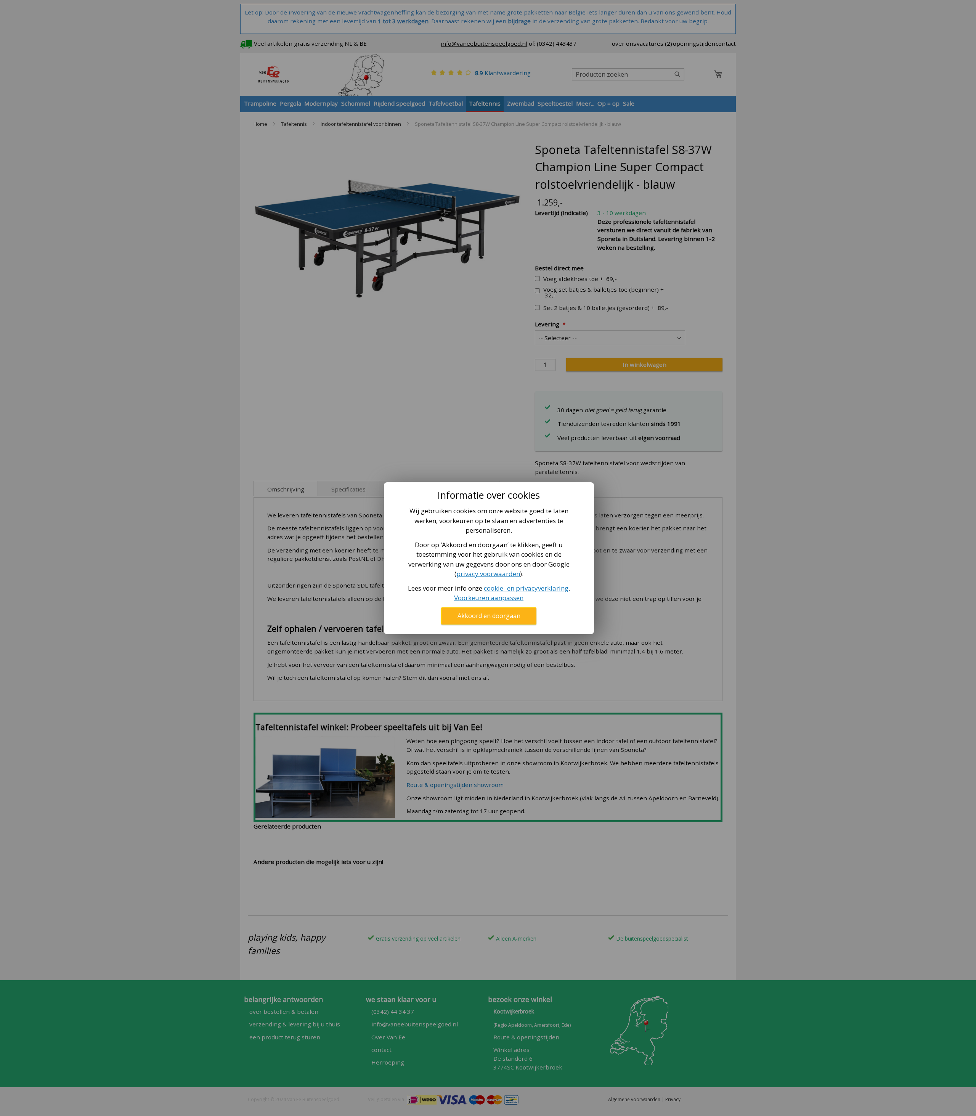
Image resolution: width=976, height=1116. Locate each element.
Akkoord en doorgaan (489, 616)
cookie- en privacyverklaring (526, 588)
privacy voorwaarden (488, 573)
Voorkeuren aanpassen (488, 597)
